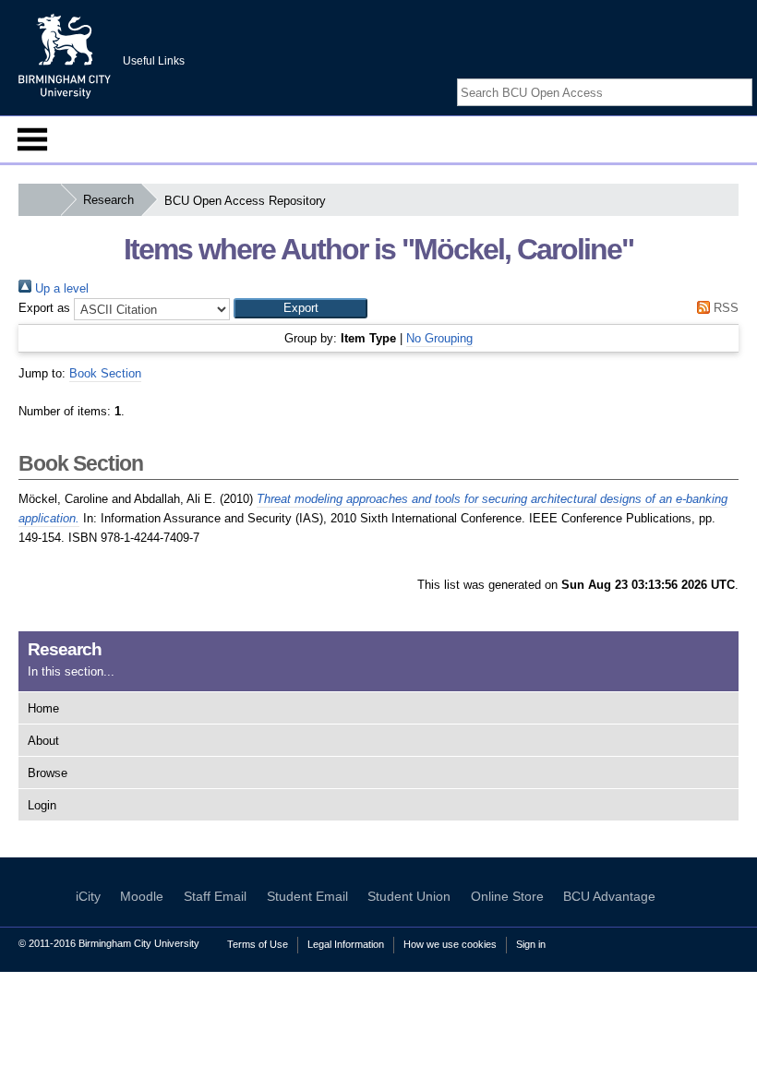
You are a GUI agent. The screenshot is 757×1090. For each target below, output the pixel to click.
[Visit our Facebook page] (700, 76)
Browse (47, 773)
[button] (300, 308)
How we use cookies (450, 944)
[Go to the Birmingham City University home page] (64, 55)
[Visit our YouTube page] (743, 76)
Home (43, 708)
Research (108, 200)
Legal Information (345, 944)
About (43, 741)
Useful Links (154, 60)
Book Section (105, 373)
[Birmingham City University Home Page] (39, 200)
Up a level (60, 288)
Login (42, 805)
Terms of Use (257, 944)
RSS (724, 308)
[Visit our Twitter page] (722, 76)
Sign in (531, 944)
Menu (32, 139)
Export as (44, 308)
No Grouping (439, 338)
